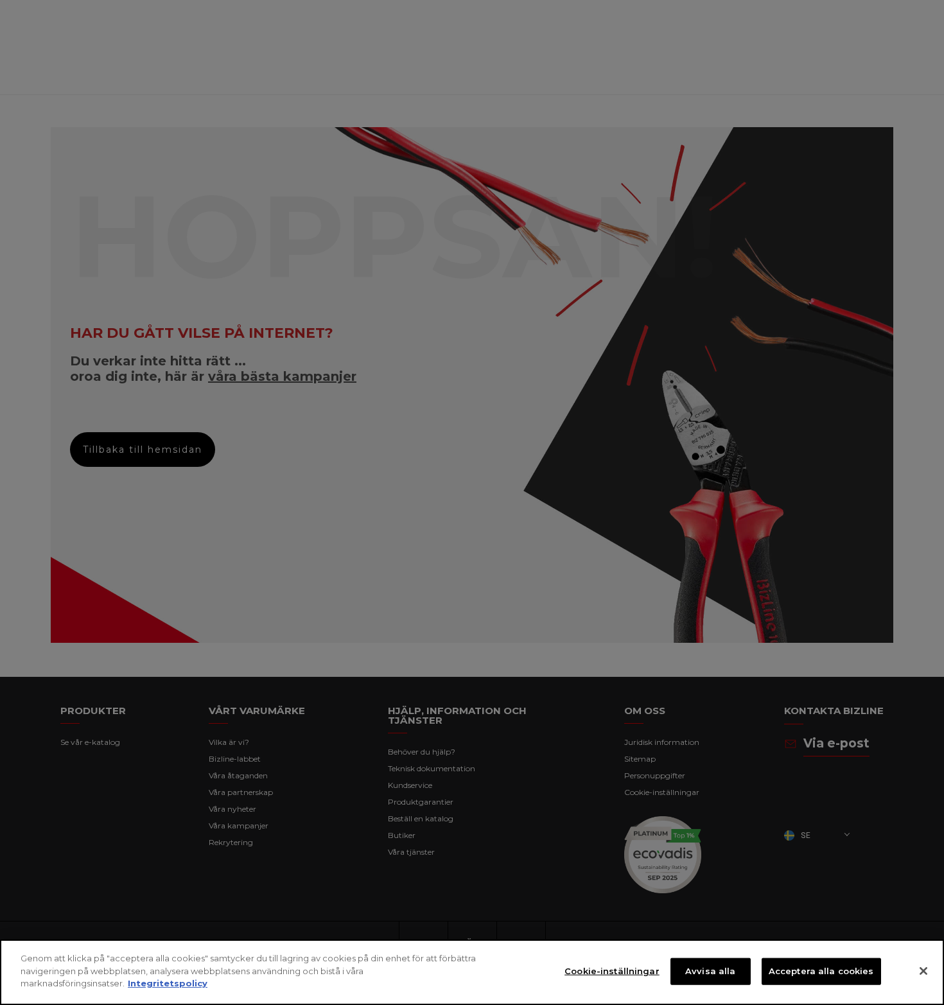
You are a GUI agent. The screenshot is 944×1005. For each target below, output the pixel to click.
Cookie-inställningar (612, 971)
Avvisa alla (710, 971)
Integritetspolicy (167, 983)
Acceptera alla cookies (821, 971)
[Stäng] (923, 971)
